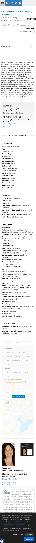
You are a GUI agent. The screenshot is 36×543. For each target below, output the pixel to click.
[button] (2, 541)
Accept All (29, 539)
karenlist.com (6, 484)
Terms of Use (20, 524)
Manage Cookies (17, 535)
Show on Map (19, 397)
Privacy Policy (8, 524)
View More (6, 126)
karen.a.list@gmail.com (10, 124)
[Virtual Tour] (16, 3)
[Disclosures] (20, 3)
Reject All (29, 535)
